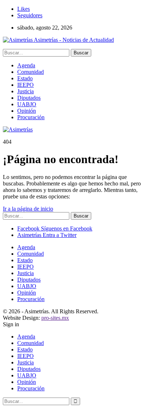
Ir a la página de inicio (28, 209)
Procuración (31, 117)
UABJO (26, 104)
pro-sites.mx (55, 318)
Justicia (25, 91)
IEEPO (25, 85)
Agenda (26, 65)
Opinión (26, 111)
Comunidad (30, 72)
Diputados (29, 98)
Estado (25, 78)
